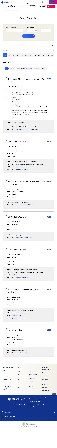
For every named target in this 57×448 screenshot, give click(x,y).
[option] (5, 55)
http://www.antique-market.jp (21, 169)
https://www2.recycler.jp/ (20, 353)
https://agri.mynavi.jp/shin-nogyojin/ (23, 237)
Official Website (6, 10)
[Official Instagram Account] (25, 2)
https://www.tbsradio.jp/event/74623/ (23, 205)
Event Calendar (16, 10)
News (4, 370)
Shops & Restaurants (8, 367)
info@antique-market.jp (18, 166)
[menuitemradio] (7, 68)
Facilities (19, 367)
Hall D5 (14, 305)
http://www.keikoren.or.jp (20, 318)
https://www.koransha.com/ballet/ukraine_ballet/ (26, 129)
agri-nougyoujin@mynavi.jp (19, 235)
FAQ (43, 372)
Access (44, 376)
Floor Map (44, 384)
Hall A (13, 117)
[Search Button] (46, 2)
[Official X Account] (22, 2)
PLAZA (13, 156)
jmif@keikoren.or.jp (17, 315)
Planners (44, 387)
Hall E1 (14, 229)
